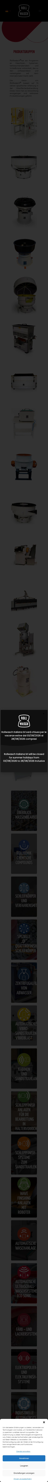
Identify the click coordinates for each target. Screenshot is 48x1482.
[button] (44, 1422)
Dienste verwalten (23, 1451)
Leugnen (24, 1465)
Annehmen (24, 1458)
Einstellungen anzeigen (24, 1473)
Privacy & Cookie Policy (23, 1479)
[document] (24, 741)
